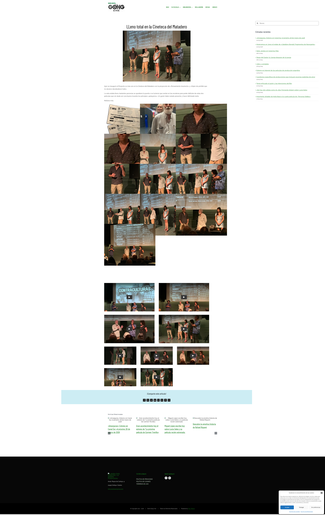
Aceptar (287, 507)
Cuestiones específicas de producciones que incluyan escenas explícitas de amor (285, 77)
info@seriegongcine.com (115, 489)
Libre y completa (262, 64)
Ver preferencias (315, 507)
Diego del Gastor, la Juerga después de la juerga (273, 57)
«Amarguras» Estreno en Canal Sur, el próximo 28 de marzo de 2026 (280, 38)
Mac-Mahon (191, 508)
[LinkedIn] (155, 400)
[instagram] (169, 478)
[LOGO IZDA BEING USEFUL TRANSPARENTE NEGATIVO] (114, 473)
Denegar (301, 507)
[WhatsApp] (158, 400)
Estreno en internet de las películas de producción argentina (278, 70)
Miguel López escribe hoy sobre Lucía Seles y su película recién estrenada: (176, 419)
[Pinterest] (165, 400)
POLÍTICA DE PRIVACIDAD (307, 511)
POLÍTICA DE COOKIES (294, 511)
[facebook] (166, 478)
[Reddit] (151, 400)
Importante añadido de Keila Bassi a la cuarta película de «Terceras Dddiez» (283, 96)
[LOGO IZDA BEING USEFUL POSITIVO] (116, 3)
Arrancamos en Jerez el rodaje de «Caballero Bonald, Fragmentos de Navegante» (285, 44)
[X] (148, 400)
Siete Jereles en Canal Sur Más (267, 51)
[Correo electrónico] (169, 400)
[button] (321, 493)
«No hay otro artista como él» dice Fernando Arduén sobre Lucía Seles (281, 90)
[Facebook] (144, 400)
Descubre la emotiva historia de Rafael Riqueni (205, 419)
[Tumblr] (162, 400)
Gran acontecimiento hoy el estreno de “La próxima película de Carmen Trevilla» (148, 419)
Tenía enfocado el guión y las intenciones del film (274, 83)
